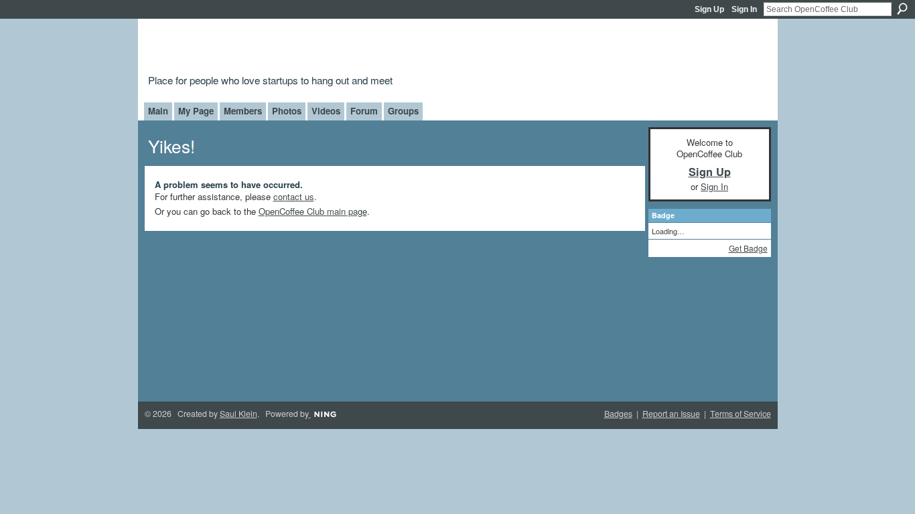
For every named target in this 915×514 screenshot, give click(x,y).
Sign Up (709, 9)
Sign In (744, 9)
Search (902, 9)
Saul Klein (238, 414)
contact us (293, 196)
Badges (618, 414)
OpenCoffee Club (364, 48)
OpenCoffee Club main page (313, 211)
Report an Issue (671, 414)
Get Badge (748, 248)
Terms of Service (740, 414)
